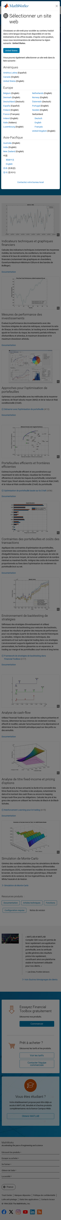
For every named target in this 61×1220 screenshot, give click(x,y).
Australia (7, 143)
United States (9, 81)
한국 (5, 172)
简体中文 (10, 160)
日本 (5, 168)
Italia (5, 122)
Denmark (7, 97)
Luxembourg (9, 127)
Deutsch (38, 118)
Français (39, 127)
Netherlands (37, 93)
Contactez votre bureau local (30, 182)
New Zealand (9, 151)
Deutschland (9, 101)
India (5, 147)
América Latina (10, 73)
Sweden (35, 110)
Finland (6, 110)
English (38, 122)
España (6, 106)
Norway (35, 97)
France (6, 114)
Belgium (7, 93)
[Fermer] (57, 6)
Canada (7, 77)
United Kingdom (39, 131)
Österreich (37, 101)
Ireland (6, 118)
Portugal (36, 106)
